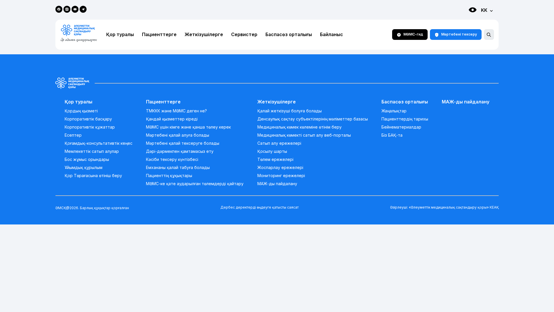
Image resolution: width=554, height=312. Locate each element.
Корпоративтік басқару (88, 119)
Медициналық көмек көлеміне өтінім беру (299, 127)
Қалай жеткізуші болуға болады (289, 111)
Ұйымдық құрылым (83, 167)
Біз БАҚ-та (392, 135)
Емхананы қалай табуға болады (178, 167)
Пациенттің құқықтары (169, 175)
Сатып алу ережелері (279, 143)
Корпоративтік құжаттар (90, 127)
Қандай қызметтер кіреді (172, 119)
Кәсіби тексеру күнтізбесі (172, 159)
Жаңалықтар (394, 111)
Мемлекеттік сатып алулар (92, 151)
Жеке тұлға (467, 20)
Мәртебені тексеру (459, 34)
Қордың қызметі (81, 111)
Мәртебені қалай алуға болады (177, 135)
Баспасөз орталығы (288, 34)
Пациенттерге (159, 34)
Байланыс (331, 34)
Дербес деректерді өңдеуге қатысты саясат (259, 207)
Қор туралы (120, 34)
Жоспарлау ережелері (280, 167)
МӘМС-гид (413, 34)
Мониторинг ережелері (281, 175)
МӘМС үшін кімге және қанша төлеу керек (188, 127)
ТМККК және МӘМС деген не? (176, 111)
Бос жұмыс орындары (87, 159)
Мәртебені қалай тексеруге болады (182, 143)
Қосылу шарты (272, 151)
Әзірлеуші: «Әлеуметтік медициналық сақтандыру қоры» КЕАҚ (444, 207)
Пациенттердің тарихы (404, 119)
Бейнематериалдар (401, 127)
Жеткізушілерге (204, 34)
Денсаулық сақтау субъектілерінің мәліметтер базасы (312, 119)
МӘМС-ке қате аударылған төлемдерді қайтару (195, 183)
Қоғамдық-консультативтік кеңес (98, 143)
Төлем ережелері (275, 159)
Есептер (73, 135)
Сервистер (244, 34)
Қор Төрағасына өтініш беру (93, 175)
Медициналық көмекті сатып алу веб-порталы (304, 135)
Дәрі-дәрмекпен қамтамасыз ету (180, 151)
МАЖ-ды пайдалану (277, 183)
